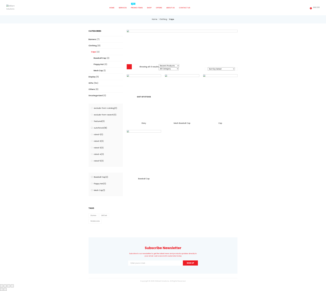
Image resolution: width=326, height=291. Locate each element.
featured (99, 121)
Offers (159, 7)
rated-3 (99, 147)
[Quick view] (138, 115)
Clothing (163, 19)
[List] (135, 66)
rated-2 (99, 141)
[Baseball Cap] (144, 152)
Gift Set (104, 215)
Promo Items (137, 6)
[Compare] (144, 115)
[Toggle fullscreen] (8, 285)
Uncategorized (96, 95)
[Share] (5, 285)
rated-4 (99, 154)
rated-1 (98, 134)
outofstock (100, 128)
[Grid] (129, 66)
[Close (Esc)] (1, 285)
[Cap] (220, 96)
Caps (93, 52)
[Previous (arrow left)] (1, 289)
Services (123, 7)
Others (92, 89)
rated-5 (99, 161)
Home (111, 7)
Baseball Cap (100, 58)
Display (92, 77)
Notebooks (95, 221)
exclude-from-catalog (105, 108)
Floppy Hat (99, 64)
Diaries (93, 215)
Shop (149, 7)
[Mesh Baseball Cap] (182, 96)
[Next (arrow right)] (5, 289)
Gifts (91, 83)
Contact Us (184, 7)
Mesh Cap (98, 70)
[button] (314, 7)
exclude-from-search (105, 114)
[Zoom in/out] (12, 285)
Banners (92, 39)
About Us (170, 7)
